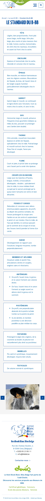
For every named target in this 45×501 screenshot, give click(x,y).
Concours (31, 487)
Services (33, 489)
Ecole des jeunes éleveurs (18, 489)
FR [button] (41, 5)
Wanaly (39, 498)
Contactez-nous (21, 460)
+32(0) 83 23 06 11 (23, 451)
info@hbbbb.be (24, 454)
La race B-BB (13, 18)
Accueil (4, 18)
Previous (2, 398)
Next (42, 398)
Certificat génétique (17, 487)
